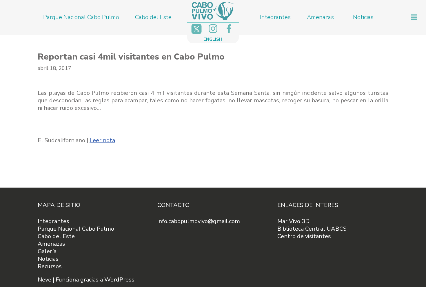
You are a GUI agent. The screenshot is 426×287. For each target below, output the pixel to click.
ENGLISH (212, 39)
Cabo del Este (153, 17)
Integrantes (275, 17)
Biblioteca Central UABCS (312, 229)
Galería (47, 251)
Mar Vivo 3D (293, 221)
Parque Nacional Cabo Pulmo (81, 17)
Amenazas (320, 17)
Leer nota (102, 140)
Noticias (363, 17)
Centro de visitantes (304, 236)
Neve (44, 280)
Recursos (50, 266)
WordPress (119, 280)
